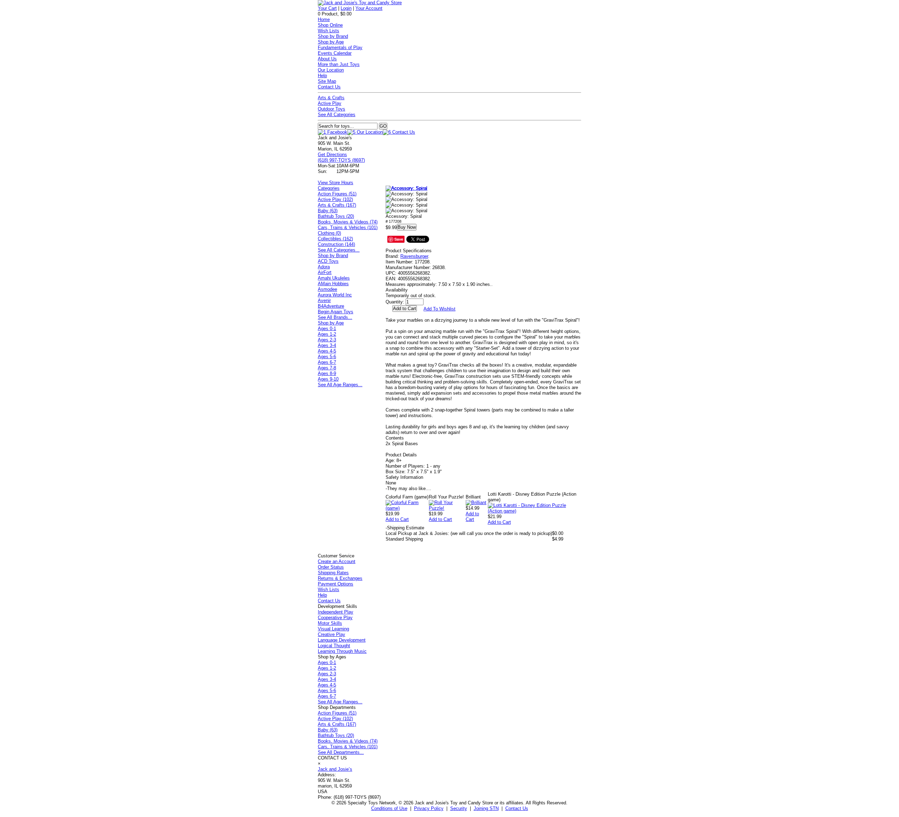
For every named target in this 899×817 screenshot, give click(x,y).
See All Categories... (339, 250)
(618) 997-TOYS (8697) (341, 160)
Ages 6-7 (327, 362)
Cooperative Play (335, 617)
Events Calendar (335, 53)
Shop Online (330, 25)
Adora (324, 266)
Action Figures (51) (337, 193)
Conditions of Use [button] (389, 808)
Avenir (324, 300)
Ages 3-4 (327, 345)
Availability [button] (397, 290)
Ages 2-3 (327, 339)
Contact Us (329, 86)
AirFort (325, 272)
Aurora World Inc (335, 294)
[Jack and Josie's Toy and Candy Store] (360, 2)
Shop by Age (331, 42)
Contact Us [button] (516, 808)
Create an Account (336, 561)
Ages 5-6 (327, 356)
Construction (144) (336, 244)
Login (346, 8)
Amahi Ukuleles (334, 278)
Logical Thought (334, 645)
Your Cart (327, 8)
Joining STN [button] (486, 808)
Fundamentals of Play (340, 47)
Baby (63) (327, 210)
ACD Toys (328, 261)
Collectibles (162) (335, 238)
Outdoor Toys (331, 109)
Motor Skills (330, 623)
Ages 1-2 (327, 334)
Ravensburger (414, 256)
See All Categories (336, 114)
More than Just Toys (339, 64)
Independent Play (335, 612)
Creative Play (331, 634)
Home (324, 19)
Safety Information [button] (404, 477)
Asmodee (327, 289)
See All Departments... (341, 752)
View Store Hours (335, 182)
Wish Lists (328, 30)
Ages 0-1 (327, 328)
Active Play (329, 103)
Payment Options (335, 584)
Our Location (331, 70)
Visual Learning (333, 628)
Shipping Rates (333, 572)
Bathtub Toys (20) (336, 216)
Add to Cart (397, 519)
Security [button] (458, 808)
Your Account (368, 8)
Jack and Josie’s (335, 769)
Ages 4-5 (327, 351)
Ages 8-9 (327, 373)
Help (322, 75)
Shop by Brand (333, 36)
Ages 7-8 (327, 367)
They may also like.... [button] (408, 488)
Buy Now (407, 227)
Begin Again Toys (335, 311)
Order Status (331, 567)
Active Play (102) (335, 199)
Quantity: (395, 301)
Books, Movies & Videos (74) (348, 222)
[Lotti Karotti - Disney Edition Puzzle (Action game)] (534, 511)
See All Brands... (335, 317)
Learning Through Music (342, 651)
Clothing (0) (329, 233)
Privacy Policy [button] (429, 808)
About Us (327, 58)
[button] (406, 188)
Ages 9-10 (328, 379)
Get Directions (332, 154)
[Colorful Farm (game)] (407, 508)
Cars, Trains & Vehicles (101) (348, 227)
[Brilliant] (476, 502)
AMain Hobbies (333, 283)
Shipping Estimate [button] (405, 527)
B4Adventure (331, 306)
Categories (329, 188)
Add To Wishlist (439, 309)
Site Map (327, 81)
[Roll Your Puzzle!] (447, 508)
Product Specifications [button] (409, 250)
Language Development (342, 640)
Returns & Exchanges (340, 578)
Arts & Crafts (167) (337, 205)
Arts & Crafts (331, 97)
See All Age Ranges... (340, 384)
